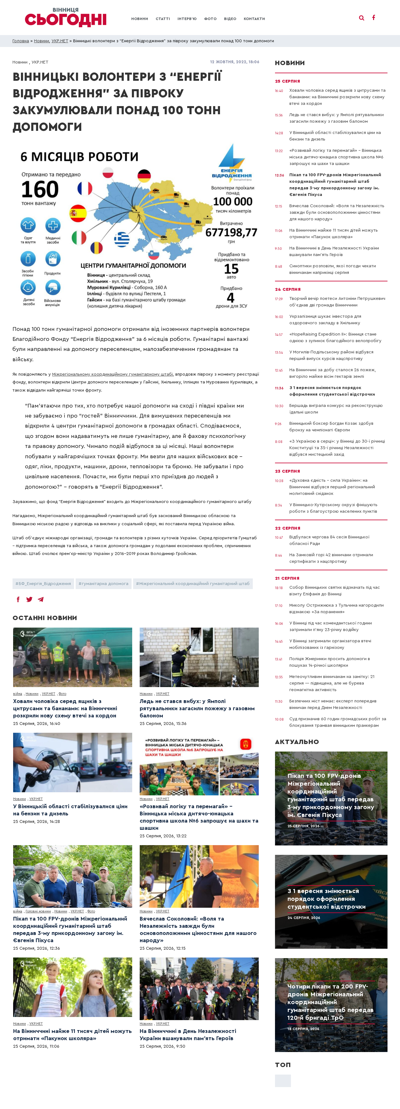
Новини (139, 19)
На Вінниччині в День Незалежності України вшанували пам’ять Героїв (188, 1034)
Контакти (254, 19)
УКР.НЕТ (60, 41)
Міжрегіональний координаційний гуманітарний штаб (194, 584)
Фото (210, 19)
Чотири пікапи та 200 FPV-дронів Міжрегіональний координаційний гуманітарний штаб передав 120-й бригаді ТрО (331, 1002)
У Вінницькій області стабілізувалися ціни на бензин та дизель (70, 810)
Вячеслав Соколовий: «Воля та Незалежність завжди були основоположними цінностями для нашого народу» (198, 929)
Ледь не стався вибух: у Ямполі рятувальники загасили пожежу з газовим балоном (197, 708)
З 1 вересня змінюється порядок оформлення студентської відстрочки (327, 899)
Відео (230, 19)
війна (17, 694)
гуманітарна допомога (105, 584)
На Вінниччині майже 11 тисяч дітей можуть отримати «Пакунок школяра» (72, 1034)
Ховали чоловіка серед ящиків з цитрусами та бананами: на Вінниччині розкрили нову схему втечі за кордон (65, 708)
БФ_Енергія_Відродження (45, 584)
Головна (20, 41)
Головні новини (38, 911)
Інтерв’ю (187, 19)
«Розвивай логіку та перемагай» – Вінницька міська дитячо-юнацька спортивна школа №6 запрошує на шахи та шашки (199, 817)
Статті (163, 19)
